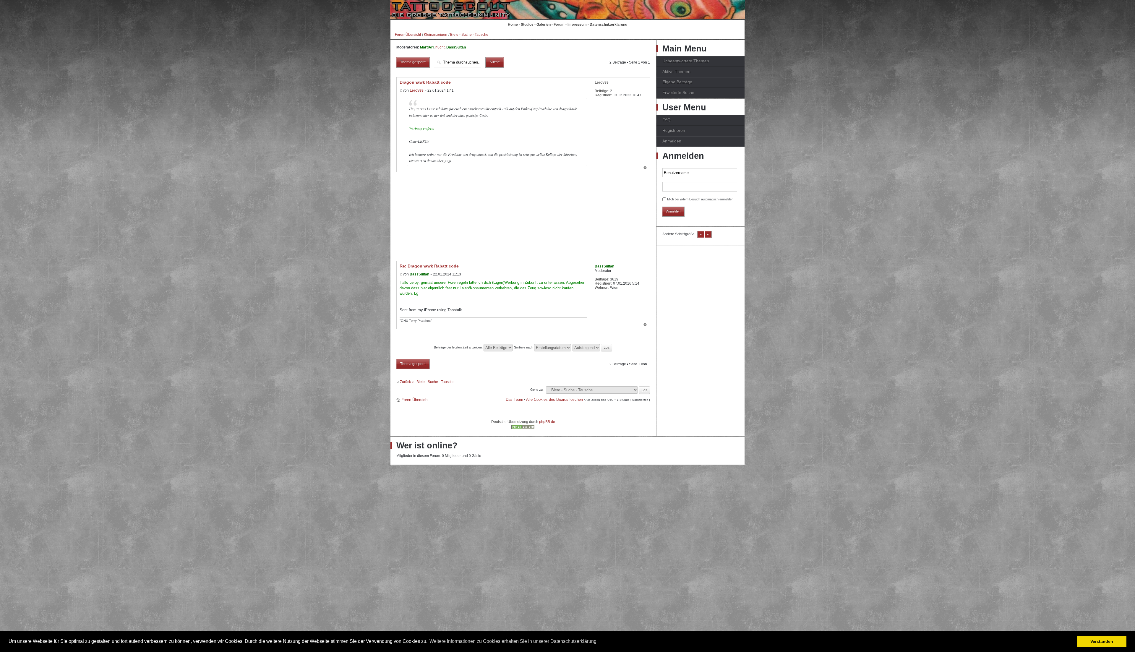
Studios (527, 24)
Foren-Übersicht (408, 35)
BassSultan (456, 47)
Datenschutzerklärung (608, 24)
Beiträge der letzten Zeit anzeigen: (459, 347)
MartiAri (427, 47)
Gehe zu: (537, 389)
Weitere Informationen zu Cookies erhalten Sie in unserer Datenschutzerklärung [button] (512, 641)
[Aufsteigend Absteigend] (593, 347)
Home (513, 24)
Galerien (543, 24)
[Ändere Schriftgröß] (708, 237)
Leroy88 (417, 90)
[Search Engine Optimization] (523, 428)
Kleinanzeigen (435, 35)
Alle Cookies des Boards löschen (554, 399)
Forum (559, 24)
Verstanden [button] (1101, 641)
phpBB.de (547, 422)
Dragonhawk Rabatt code (425, 82)
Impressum (577, 24)
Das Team (514, 399)
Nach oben (645, 168)
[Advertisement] (523, 216)
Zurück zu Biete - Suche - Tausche (427, 382)
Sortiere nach (524, 347)
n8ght (440, 47)
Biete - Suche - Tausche (469, 35)
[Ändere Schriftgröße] (701, 237)
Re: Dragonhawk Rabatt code (429, 266)
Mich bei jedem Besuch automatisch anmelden (700, 199)
